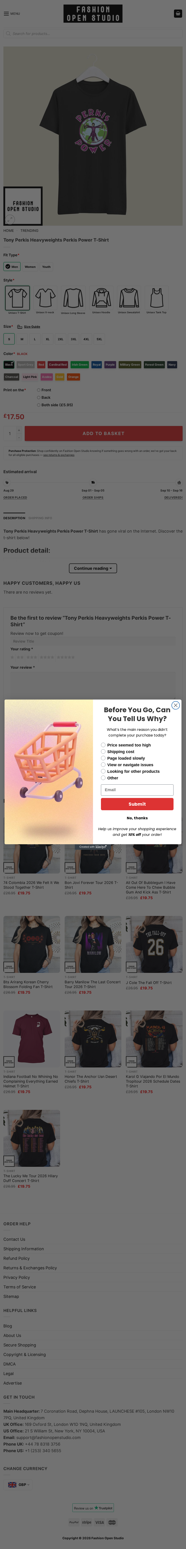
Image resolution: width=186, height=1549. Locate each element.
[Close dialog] (176, 705)
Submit (137, 804)
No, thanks (137, 818)
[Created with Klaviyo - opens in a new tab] (93, 847)
